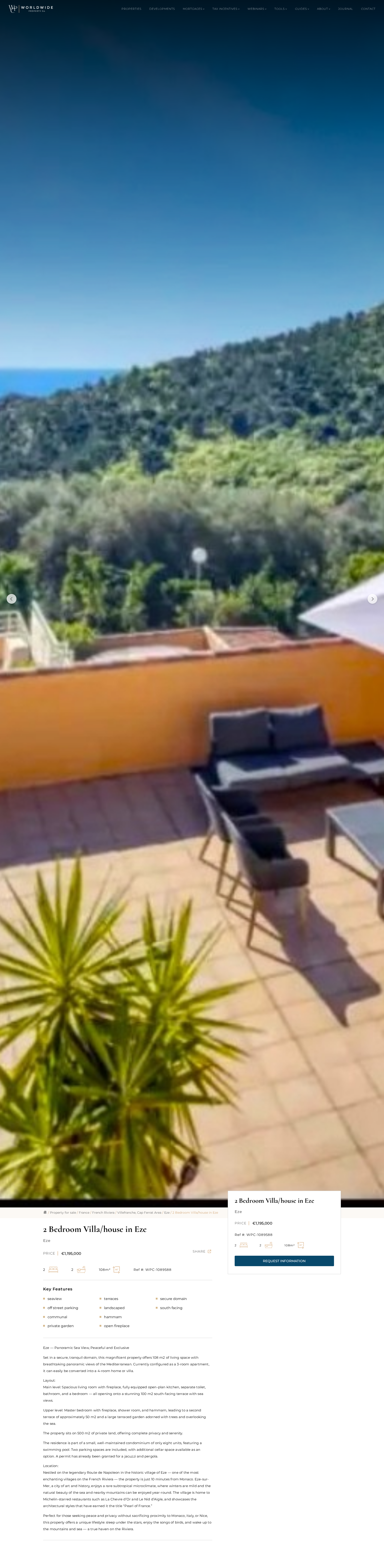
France (84, 1213)
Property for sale (63, 1213)
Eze (167, 1213)
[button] (284, 1261)
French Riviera (103, 1213)
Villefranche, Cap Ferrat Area (139, 1213)
